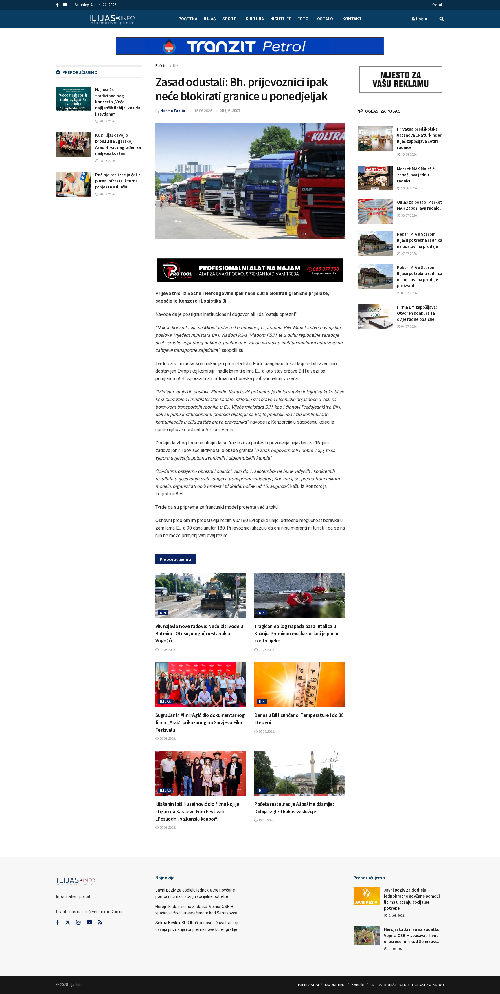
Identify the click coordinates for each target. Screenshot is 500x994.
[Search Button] (442, 19)
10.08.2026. (409, 155)
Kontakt (438, 5)
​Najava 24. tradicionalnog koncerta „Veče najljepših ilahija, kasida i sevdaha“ (117, 102)
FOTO (302, 19)
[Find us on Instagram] (78, 922)
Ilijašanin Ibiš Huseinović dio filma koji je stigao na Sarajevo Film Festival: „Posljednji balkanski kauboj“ (197, 811)
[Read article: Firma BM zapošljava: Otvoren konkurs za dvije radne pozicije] (375, 316)
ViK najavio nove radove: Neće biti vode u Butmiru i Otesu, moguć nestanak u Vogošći (199, 633)
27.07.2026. (409, 254)
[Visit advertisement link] (250, 50)
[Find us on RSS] (100, 922)
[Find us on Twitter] (67, 922)
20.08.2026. (167, 739)
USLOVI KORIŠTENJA (388, 985)
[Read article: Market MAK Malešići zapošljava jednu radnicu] (375, 178)
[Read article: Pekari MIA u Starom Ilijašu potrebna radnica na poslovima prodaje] (375, 243)
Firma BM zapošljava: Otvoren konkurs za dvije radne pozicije (417, 313)
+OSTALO (324, 19)
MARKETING (335, 985)
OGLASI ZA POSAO (428, 985)
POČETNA (187, 19)
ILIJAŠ (210, 19)
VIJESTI (235, 111)
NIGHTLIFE (280, 19)
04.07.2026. (409, 327)
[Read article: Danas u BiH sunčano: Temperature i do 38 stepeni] (299, 684)
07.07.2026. (409, 293)
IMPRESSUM (308, 985)
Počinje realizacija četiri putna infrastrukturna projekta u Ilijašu (118, 181)
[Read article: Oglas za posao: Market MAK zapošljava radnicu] (375, 211)
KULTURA (255, 19)
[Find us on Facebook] (57, 5)
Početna (161, 66)
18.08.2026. (107, 161)
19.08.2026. (266, 820)
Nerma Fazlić (172, 111)
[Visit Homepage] (112, 18)
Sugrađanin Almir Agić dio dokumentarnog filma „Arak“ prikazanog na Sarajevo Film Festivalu (200, 722)
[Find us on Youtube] (65, 5)
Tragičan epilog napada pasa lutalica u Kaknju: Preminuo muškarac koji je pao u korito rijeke (296, 633)
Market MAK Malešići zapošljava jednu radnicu (416, 175)
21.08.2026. (167, 650)
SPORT (229, 19)
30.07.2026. (409, 215)
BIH (176, 66)
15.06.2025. (203, 111)
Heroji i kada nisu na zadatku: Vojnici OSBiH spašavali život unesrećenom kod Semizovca (412, 935)
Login (421, 19)
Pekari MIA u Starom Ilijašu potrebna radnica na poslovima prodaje (419, 240)
